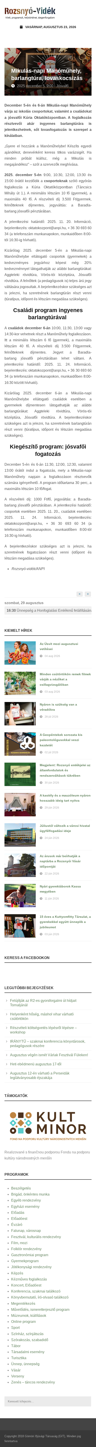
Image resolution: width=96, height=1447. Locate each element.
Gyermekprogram (25, 1261)
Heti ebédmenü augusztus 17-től (35, 1064)
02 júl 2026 (51, 752)
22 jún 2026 (52, 873)
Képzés (17, 1273)
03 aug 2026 (52, 691)
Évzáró (16, 1225)
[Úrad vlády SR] (48, 1125)
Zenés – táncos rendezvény (33, 1382)
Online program (23, 1322)
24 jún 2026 (52, 838)
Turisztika (18, 1358)
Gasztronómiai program (29, 1255)
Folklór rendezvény (26, 1249)
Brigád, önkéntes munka (30, 1194)
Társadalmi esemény (27, 1352)
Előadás (17, 1212)
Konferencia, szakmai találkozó (36, 1291)
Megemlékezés (23, 1303)
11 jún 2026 (52, 898)
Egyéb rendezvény (26, 1200)
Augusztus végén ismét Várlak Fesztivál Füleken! (49, 1055)
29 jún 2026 (52, 807)
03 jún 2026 (52, 934)
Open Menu (87, 12)
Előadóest (19, 1219)
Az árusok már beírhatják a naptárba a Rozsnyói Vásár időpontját (60, 861)
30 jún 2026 (52, 782)
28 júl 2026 (51, 716)
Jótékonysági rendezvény (31, 1267)
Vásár (16, 1370)
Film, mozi (19, 1243)
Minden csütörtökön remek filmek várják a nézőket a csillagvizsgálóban (65, 679)
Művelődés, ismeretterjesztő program (40, 1309)
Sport (15, 1328)
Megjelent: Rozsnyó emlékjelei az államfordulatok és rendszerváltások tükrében (65, 770)
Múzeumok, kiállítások (28, 1315)
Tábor (16, 1346)
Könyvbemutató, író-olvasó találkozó (40, 1297)
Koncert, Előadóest (26, 1285)
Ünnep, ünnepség (25, 1364)
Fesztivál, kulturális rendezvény (36, 1237)
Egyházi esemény (25, 1206)
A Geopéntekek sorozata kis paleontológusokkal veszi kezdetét (61, 740)
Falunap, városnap (26, 1231)
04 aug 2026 (52, 656)
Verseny (17, 1376)
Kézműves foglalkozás (29, 1279)
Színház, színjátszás (27, 1334)
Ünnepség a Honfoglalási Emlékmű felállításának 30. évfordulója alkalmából (49, 610)
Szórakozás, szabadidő (29, 1340)
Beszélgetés (21, 1188)
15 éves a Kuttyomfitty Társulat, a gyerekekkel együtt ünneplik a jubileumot (65, 922)
